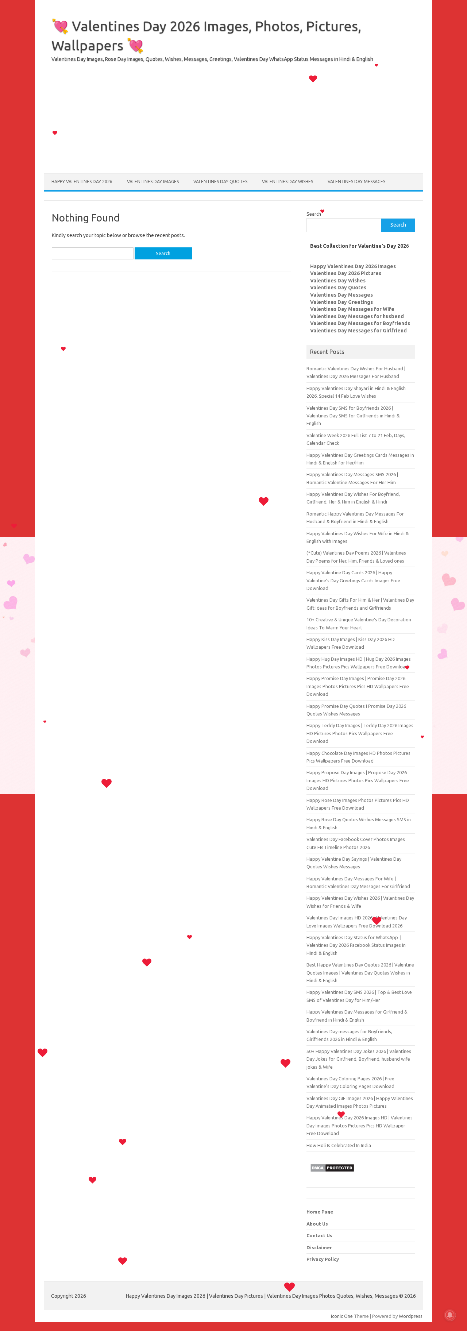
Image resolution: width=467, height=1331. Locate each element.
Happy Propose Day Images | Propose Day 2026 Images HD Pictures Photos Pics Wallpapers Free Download (357, 780)
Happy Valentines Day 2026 (81, 181)
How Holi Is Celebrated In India (338, 1145)
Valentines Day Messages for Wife (352, 309)
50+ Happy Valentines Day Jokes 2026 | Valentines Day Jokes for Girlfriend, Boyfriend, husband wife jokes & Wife (358, 1059)
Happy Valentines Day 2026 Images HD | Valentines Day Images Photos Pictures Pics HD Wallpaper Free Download (359, 1125)
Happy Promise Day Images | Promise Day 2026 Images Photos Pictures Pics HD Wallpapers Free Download (357, 686)
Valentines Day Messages (356, 181)
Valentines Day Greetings (341, 302)
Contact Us (319, 1235)
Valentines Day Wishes (287, 181)
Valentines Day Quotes (220, 181)
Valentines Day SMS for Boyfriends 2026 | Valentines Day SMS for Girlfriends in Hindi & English (353, 415)
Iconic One (342, 1316)
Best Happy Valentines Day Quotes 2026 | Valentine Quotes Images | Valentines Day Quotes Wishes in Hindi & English (360, 972)
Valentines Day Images (153, 181)
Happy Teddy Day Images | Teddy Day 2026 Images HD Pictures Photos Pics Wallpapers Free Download (359, 733)
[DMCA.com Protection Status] (332, 1174)
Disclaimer (319, 1247)
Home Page (319, 1211)
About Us (317, 1223)
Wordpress (410, 1316)
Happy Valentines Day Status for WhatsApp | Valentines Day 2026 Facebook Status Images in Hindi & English (356, 945)
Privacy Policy (322, 1259)
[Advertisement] (233, 122)
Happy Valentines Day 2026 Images (353, 266)
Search (313, 213)
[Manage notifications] (450, 1315)
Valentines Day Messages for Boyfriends (360, 323)
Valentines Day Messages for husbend (357, 316)
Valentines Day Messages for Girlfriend (358, 330)
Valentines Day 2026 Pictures (345, 273)
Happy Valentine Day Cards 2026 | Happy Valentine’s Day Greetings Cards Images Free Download (353, 580)
